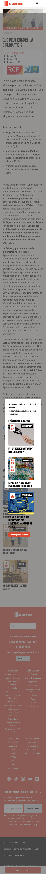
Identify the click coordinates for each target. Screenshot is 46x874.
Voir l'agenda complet (19, 535)
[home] (14, 3)
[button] (38, 3)
